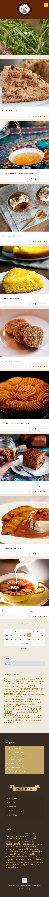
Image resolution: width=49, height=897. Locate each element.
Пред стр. (25, 624)
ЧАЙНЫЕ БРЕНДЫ (16, 811)
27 (42, 639)
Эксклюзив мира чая (17, 771)
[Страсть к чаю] (24, 9)
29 (27, 644)
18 (42, 635)
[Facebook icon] (19, 889)
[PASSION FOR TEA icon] (29, 889)
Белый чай (31, 836)
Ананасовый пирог (11, 298)
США (38, 706)
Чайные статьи (15, 768)
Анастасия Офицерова (14, 679)
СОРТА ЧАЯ (13, 807)
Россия (28, 706)
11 (11, 635)
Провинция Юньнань (29, 701)
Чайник (39, 717)
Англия (30, 679)
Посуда (9, 699)
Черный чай (12, 720)
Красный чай (27, 694)
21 (15, 639)
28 (22, 644)
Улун (29, 709)
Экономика (36, 720)
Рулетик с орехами (11, 361)
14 (24, 635)
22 (20, 639)
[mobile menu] (46, 5)
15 (29, 635)
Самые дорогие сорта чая (19, 756)
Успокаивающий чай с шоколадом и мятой (23, 611)
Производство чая (15, 704)
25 (33, 639)
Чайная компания (25, 715)
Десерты (27, 686)
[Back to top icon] (24, 880)
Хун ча (17, 712)
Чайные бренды (15, 760)
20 (11, 639)
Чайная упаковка (30, 862)
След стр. (23, 649)
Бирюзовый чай (17, 683)
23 (24, 639)
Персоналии (36, 697)
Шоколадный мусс (11, 236)
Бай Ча (31, 681)
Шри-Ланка (25, 720)
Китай (12, 694)
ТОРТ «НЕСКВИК (10, 111)
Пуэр (31, 704)
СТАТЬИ (12, 802)
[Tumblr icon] (27, 889)
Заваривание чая (13, 689)
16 (33, 635)
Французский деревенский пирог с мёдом (22, 486)
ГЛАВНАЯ (13, 798)
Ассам (23, 681)
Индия (10, 691)
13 (20, 635)
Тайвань (9, 709)
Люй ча (39, 694)
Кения (20, 692)
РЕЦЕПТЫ (13, 815)
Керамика (30, 691)
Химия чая (16, 859)
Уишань (19, 709)
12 (15, 635)
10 (7, 635)
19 (7, 639)
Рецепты (12, 706)
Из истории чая (15, 748)
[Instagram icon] (24, 889)
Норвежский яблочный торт (16, 423)
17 (37, 635)
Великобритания (35, 684)
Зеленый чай (33, 688)
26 (38, 639)
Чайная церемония (23, 717)
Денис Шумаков (11, 686)
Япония (11, 722)
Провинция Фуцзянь (20, 851)
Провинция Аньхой (22, 699)
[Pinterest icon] (22, 889)
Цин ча (26, 712)
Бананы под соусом (11, 548)
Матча (8, 697)
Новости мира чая (16, 752)
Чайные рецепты (15, 764)
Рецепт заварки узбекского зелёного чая (22, 173)
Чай (37, 859)
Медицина (22, 696)
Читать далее (42, 116)
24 (29, 639)
